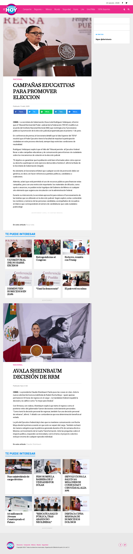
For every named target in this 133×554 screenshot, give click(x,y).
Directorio (20, 545)
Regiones (38, 9)
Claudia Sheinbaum (33, 444)
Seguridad (67, 9)
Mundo (57, 9)
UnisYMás (91, 9)
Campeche (27, 9)
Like (82, 9)
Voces (75, 9)
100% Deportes (104, 9)
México (49, 9)
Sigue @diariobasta (103, 39)
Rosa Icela (30, 225)
